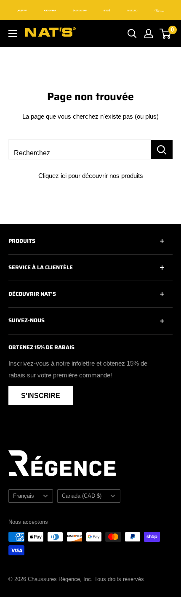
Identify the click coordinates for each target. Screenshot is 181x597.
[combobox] (79, 149)
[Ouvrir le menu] (12, 33)
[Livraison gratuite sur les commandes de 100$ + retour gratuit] (90, 10)
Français (23, 496)
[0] (165, 34)
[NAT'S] (50, 34)
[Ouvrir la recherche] (132, 33)
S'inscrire (40, 395)
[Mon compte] (148, 33)
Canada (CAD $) (81, 496)
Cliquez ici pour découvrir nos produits (90, 175)
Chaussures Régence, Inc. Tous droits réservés (86, 579)
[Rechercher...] (162, 149)
